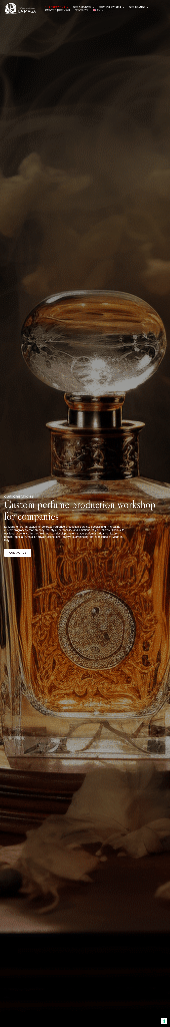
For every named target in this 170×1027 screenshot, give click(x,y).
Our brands (137, 7)
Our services (82, 7)
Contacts (81, 10)
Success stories (110, 7)
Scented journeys (57, 10)
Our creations (55, 7)
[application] (66, 7)
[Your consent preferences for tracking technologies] (164, 1021)
